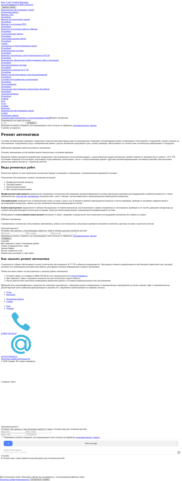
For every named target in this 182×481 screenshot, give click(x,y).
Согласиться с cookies (40, 480)
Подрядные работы (10, 12)
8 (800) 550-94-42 (25, 4)
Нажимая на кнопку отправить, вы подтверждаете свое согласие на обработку (52, 437)
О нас (8, 2)
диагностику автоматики (27, 196)
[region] (91, 478)
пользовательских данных (85, 125)
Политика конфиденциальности (15, 479)
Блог (3, 2)
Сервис (4, 43)
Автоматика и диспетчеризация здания (32, 118)
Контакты (23, 2)
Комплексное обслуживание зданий (17, 10)
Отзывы (15, 2)
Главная (4, 98)
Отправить (31, 123)
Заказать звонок (8, 7)
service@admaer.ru (9, 4)
